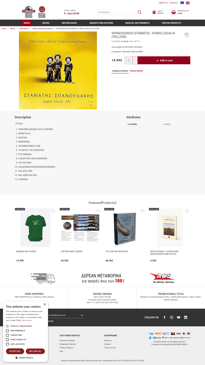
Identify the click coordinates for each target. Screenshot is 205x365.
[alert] (25, 331)
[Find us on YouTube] (178, 317)
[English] (188, 2)
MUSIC (27, 23)
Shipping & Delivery (68, 344)
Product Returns (66, 348)
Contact (107, 344)
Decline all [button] (35, 351)
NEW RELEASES (69, 23)
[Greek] (182, 2)
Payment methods (67, 340)
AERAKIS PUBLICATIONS (101, 23)
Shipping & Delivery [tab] (120, 71)
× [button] (45, 304)
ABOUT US (163, 3)
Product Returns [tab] (136, 71)
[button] (186, 34)
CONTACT (174, 3)
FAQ (61, 351)
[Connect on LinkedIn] (185, 317)
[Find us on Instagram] (171, 317)
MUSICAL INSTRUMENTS (137, 23)
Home (4, 29)
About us (108, 340)
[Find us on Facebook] (164, 317)
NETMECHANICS (180, 344)
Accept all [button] (15, 351)
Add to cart (166, 60)
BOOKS (46, 23)
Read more (27, 320)
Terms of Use (110, 348)
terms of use (48, 321)
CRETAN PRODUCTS (171, 23)
